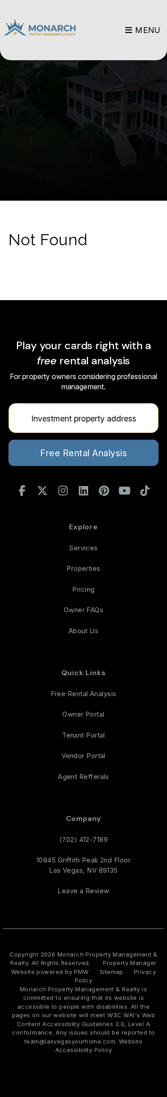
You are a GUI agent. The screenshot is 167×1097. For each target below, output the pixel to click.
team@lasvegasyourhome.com (69, 1041)
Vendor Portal (83, 755)
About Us (84, 631)
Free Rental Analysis (83, 453)
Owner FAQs (84, 610)
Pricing (83, 589)
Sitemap (111, 971)
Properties (83, 568)
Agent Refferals (83, 776)
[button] (22, 491)
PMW (81, 971)
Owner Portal (83, 714)
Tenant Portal (83, 735)
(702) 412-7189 (83, 839)
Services (83, 548)
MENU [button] (146, 30)
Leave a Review (83, 891)
